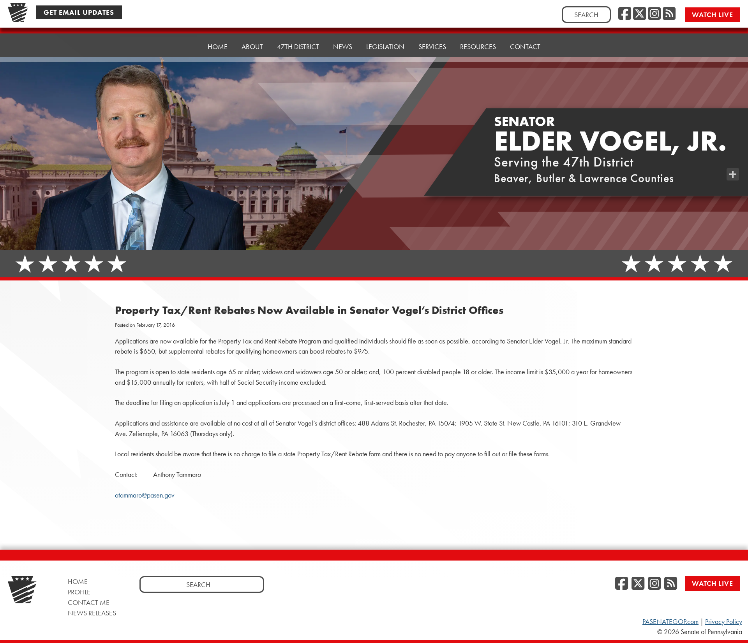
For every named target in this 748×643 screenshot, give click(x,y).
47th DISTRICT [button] (298, 46)
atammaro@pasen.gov (145, 495)
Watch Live (712, 14)
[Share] (733, 174)
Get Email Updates (79, 12)
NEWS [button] (342, 46)
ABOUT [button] (252, 46)
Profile (79, 591)
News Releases (92, 612)
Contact (525, 46)
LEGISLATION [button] (385, 46)
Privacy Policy (723, 621)
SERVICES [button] (432, 46)
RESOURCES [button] (478, 46)
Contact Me (88, 602)
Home (218, 46)
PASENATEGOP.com (670, 621)
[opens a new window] (733, 158)
